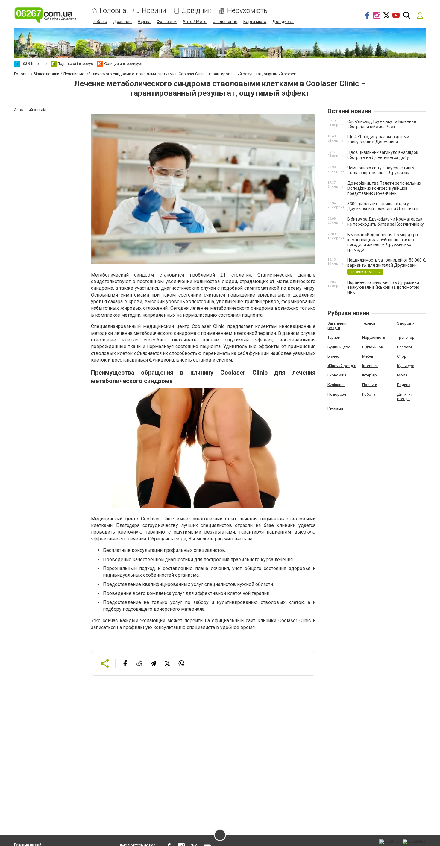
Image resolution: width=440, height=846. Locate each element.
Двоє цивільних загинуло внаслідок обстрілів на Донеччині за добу (382, 155)
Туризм (334, 337)
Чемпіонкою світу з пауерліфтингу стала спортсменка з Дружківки (380, 170)
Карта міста (254, 21)
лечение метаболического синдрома (231, 308)
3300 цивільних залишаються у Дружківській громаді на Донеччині (382, 206)
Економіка (336, 375)
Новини (154, 11)
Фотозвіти (167, 21)
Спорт (402, 356)
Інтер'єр (369, 375)
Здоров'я (406, 323)
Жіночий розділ (341, 366)
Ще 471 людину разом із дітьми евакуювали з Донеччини (378, 139)
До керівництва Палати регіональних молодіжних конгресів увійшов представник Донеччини (384, 188)
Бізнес (333, 356)
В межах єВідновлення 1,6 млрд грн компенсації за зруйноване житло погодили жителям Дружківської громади (382, 242)
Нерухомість (247, 11)
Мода (402, 375)
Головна (113, 11)
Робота (100, 21)
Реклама (335, 408)
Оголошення (225, 21)
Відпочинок (372, 347)
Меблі (367, 356)
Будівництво (339, 347)
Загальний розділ (336, 325)
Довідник (197, 11)
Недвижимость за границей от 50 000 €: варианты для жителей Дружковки (386, 263)
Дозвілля (122, 21)
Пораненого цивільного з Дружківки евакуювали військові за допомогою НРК (383, 287)
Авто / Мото (195, 21)
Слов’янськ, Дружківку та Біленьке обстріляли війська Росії (381, 124)
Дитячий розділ (405, 396)
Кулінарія (336, 384)
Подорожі (336, 394)
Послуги (369, 384)
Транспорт (406, 337)
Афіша (144, 21)
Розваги (404, 347)
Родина (403, 384)
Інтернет (370, 366)
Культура (405, 366)
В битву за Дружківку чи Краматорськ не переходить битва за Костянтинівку (385, 222)
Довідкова (283, 21)
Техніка (368, 323)
